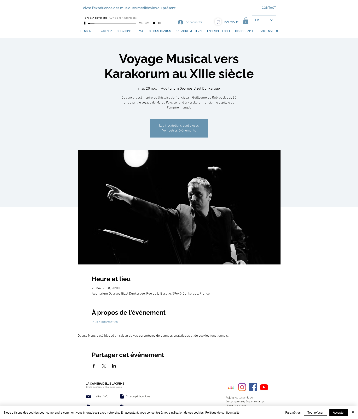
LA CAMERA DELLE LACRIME (105, 383)
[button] (246, 20)
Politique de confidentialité (222, 412)
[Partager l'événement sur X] (104, 366)
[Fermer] (353, 412)
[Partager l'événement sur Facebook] (94, 366)
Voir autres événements (179, 131)
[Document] (122, 396)
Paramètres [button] (293, 412)
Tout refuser (315, 412)
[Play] (85, 23)
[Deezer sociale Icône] (231, 387)
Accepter (339, 412)
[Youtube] (264, 387)
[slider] (159, 23)
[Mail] (88, 396)
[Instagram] (242, 387)
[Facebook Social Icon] (253, 387)
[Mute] (154, 23)
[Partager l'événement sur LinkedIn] (114, 366)
